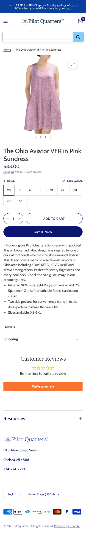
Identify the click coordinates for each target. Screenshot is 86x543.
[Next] (50, 137)
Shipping (8, 171)
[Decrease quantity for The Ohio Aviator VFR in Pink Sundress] (7, 218)
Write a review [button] (43, 386)
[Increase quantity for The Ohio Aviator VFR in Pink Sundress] (19, 218)
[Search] (78, 37)
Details (9, 327)
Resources (14, 418)
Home (7, 49)
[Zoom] (73, 64)
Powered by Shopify (67, 526)
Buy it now (43, 232)
